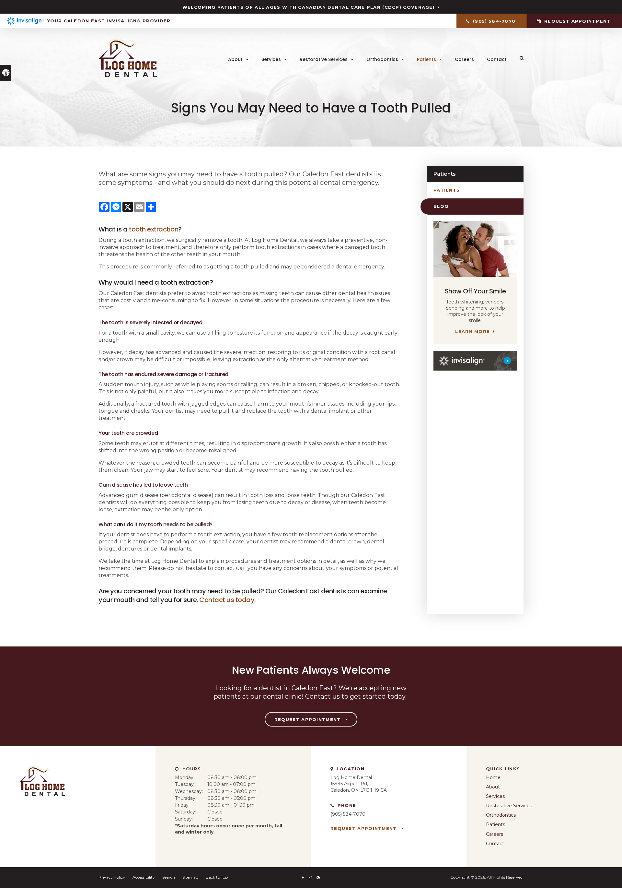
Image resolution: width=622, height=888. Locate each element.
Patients (426, 59)
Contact (497, 59)
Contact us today (226, 599)
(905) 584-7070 (347, 814)
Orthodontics (382, 59)
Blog (440, 206)
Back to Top (217, 877)
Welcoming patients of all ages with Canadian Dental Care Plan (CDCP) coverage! (308, 7)
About (235, 59)
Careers (464, 59)
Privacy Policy (111, 877)
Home (493, 777)
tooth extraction (153, 229)
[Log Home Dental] (127, 75)
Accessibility (143, 877)
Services (271, 59)
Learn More (472, 331)
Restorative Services (324, 59)
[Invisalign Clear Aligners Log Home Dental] (475, 361)
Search (168, 877)
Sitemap (190, 877)
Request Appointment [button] (577, 21)
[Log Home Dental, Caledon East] (42, 799)
